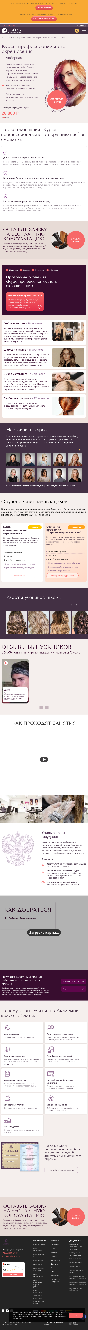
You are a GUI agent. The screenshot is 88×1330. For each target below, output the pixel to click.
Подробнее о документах (61, 1169)
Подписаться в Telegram (71, 981)
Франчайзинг (55, 1260)
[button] (84, 30)
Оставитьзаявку (76, 240)
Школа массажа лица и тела (38, 1269)
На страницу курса (60, 575)
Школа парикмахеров (20, 37)
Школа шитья (37, 1264)
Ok (76, 1315)
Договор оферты (75, 1267)
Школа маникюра (39, 1245)
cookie (14, 1314)
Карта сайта (55, 1276)
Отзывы (54, 1256)
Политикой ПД (17, 1318)
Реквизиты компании (76, 1263)
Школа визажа (38, 1261)
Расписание (55, 1245)
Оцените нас (13, 1274)
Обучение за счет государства (75, 1289)
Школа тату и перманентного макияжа (38, 1301)
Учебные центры (75, 1259)
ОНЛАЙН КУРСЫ (44, 8)
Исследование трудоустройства (75, 1254)
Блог (52, 1272)
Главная (5, 37)
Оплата (53, 1268)
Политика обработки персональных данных (77, 1277)
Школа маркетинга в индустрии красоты (37, 1283)
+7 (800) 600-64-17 (8, 26)
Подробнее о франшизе (44, 19)
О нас (53, 1248)
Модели (54, 1252)
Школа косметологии (37, 1249)
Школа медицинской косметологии (37, 1293)
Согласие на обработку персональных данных (77, 1283)
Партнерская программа (55, 1280)
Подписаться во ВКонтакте (71, 989)
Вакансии (54, 1264)
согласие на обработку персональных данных (29, 1316)
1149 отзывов (20, 1270)
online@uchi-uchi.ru (11, 1256)
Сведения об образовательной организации (75, 1247)
